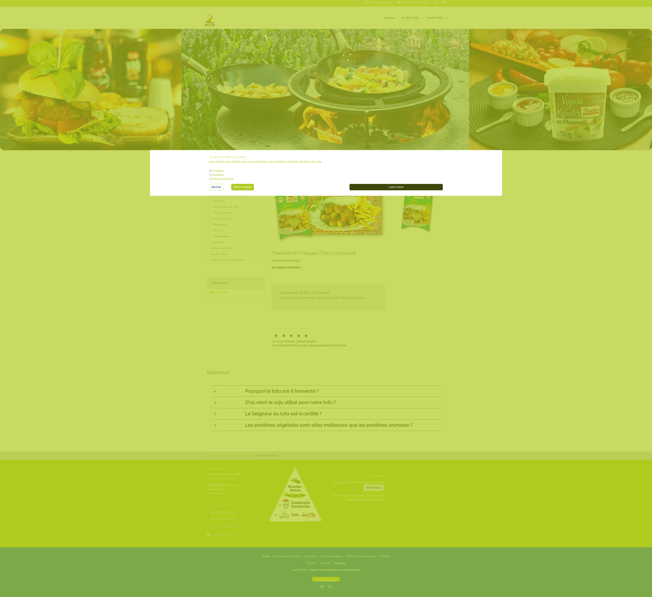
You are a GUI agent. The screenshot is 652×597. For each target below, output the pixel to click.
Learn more (396, 187)
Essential (217, 170)
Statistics (217, 175)
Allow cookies (242, 187)
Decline (216, 187)
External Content (222, 179)
